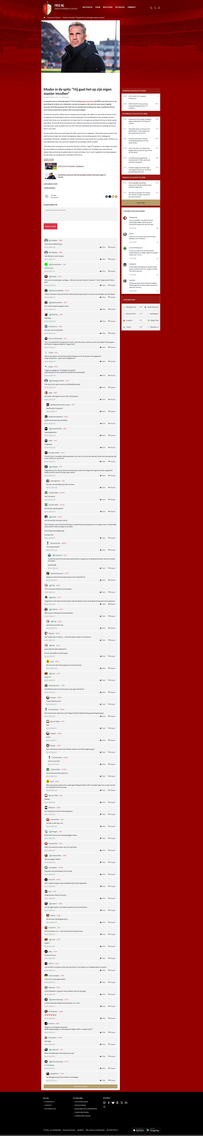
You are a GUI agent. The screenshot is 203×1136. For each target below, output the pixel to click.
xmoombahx (53, 867)
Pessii (131, 233)
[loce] (46, 891)
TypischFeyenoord (57, 573)
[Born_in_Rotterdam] (46, 338)
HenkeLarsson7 (54, 685)
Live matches (129, 300)
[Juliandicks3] (47, 1073)
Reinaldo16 (53, 1038)
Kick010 (54, 609)
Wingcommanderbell (56, 417)
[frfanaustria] (46, 326)
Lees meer (141, 203)
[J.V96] (46, 440)
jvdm (50, 951)
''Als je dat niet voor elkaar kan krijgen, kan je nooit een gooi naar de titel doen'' (140, 150)
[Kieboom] (46, 987)
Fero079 (52, 879)
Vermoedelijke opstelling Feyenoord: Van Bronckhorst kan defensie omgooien (140, 185)
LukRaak (54, 467)
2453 (156, 183)
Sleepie (53, 745)
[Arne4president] (46, 452)
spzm (52, 661)
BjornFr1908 (55, 721)
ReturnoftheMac (57, 290)
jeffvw (53, 597)
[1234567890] (46, 492)
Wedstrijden (107, 7)
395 (157, 168)
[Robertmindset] (46, 302)
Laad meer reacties (80, 1086)
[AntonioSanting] (46, 999)
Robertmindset (56, 302)
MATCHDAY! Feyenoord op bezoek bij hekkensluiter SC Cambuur (138, 106)
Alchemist (132, 264)
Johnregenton (55, 481)
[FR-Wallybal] (46, 1011)
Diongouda (133, 217)
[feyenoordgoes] (46, 975)
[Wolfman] (46, 314)
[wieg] (46, 392)
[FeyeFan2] (49, 555)
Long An (129, 320)
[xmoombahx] (46, 867)
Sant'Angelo (154, 314)
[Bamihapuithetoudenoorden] (47, 404)
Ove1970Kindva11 (136, 248)
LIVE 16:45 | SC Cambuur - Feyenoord (138, 97)
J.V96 (51, 441)
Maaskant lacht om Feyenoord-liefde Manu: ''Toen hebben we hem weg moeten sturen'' (139, 131)
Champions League (83, 1116)
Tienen (128, 327)
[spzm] (47, 661)
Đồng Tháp (154, 320)
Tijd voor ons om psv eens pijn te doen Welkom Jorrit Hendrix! (142, 238)
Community (132, 7)
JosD (53, 673)
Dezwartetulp (55, 543)
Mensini (51, 633)
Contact (48, 1105)
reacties (65, 97)
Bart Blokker (53, 240)
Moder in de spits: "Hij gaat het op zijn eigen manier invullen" (84, 17)
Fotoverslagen (81, 1102)
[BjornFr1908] (47, 721)
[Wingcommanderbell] (46, 416)
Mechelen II (154, 327)
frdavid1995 (54, 819)
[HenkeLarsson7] (46, 685)
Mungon (54, 831)
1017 (157, 193)
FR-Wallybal (53, 1011)
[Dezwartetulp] (47, 543)
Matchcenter (87, 7)
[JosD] (46, 673)
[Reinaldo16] (46, 1037)
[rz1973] (46, 963)
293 (157, 129)
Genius (54, 517)
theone (53, 915)
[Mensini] (46, 633)
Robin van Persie (88, 101)
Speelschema (80, 1105)
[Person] (159, 7)
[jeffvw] (46, 597)
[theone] (47, 915)
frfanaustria (53, 326)
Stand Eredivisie (82, 1112)
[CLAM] (46, 352)
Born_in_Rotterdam (55, 338)
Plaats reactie (50, 226)
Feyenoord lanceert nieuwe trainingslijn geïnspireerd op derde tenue (138, 141)
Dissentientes (56, 264)
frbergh (53, 697)
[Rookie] (46, 276)
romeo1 (54, 903)
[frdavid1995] (47, 819)
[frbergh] (47, 697)
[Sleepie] (47, 745)
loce (50, 891)
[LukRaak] (46, 466)
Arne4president (54, 453)
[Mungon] (46, 831)
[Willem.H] (46, 807)
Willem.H (52, 807)
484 (157, 158)
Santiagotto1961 (57, 381)
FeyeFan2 (58, 555)
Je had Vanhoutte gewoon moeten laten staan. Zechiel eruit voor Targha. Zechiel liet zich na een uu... (143, 269)
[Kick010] (46, 609)
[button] (155, 7)
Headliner (80, 1130)
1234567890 (53, 493)
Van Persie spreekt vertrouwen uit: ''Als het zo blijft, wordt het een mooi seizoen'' (139, 195)
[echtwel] (46, 1023)
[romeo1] (46, 903)
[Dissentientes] (46, 264)
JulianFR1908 (56, 429)
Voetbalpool (120, 7)
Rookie (54, 276)
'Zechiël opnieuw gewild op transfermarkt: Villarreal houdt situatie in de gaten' (139, 160)
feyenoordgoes (54, 975)
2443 (156, 139)
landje (51, 367)
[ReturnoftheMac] (46, 290)
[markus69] (46, 1049)
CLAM (51, 353)
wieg (50, 393)
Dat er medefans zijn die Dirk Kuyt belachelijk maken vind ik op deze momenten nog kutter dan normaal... (141, 222)
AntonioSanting (57, 999)
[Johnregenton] (47, 480)
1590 (157, 119)
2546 (156, 104)
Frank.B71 (52, 927)
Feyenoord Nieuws (53, 17)
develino (132, 280)
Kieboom (52, 987)
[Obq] (46, 585)
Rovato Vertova (131, 314)
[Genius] (46, 516)
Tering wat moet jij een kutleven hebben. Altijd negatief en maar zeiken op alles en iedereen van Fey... (143, 285)
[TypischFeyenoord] (47, 573)
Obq (53, 585)
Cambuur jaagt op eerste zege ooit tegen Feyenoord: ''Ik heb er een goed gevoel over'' (140, 170)
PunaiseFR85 (56, 855)
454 (157, 148)
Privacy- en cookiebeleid (52, 1130)
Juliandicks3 (54, 1073)
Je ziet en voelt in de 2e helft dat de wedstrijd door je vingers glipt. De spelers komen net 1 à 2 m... (143, 253)
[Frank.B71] (46, 927)
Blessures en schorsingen (86, 1109)
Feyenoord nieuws (69, 1130)
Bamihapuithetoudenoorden (60, 405)
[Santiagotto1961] (46, 380)
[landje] (46, 366)
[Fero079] (46, 879)
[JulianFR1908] (46, 428)
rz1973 (51, 963)
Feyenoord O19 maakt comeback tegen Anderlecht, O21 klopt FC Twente (140, 121)
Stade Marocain (152, 307)
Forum (97, 7)
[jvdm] (46, 951)
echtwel (51, 1023)
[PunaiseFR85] (46, 855)
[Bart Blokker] (46, 240)
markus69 (55, 1049)
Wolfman (54, 314)
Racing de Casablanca (131, 307)
